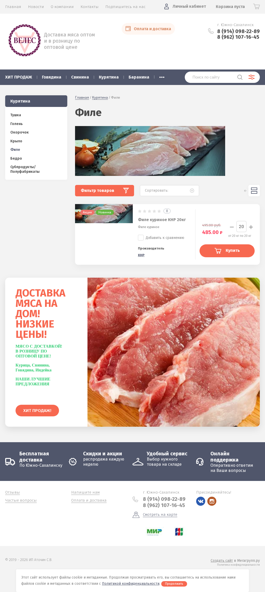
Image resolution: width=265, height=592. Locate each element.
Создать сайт (222, 560)
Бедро (16, 158)
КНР (141, 255)
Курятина (100, 97)
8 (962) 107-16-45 (238, 37)
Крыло (16, 141)
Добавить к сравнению (165, 238)
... (162, 76)
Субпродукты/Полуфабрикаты (25, 169)
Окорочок (19, 132)
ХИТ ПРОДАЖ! (37, 410)
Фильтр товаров (97, 190)
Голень (16, 124)
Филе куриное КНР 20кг (162, 219)
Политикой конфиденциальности (130, 583)
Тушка (15, 115)
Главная (82, 97)
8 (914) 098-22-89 (238, 31)
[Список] (254, 190)
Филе (15, 149)
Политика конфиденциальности (238, 564)
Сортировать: (156, 190)
